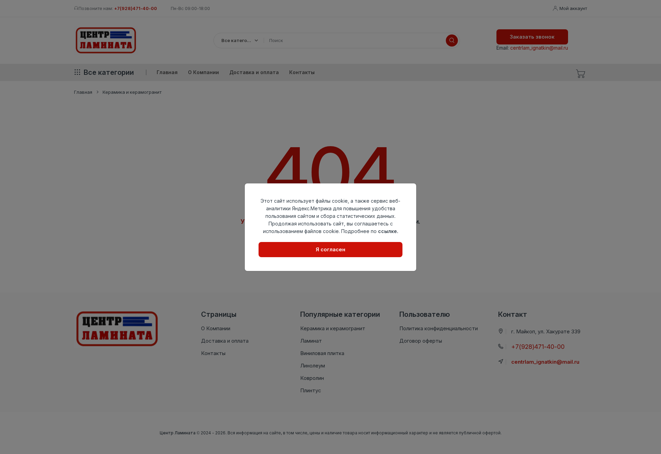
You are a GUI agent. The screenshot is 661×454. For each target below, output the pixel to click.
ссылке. (388, 231)
